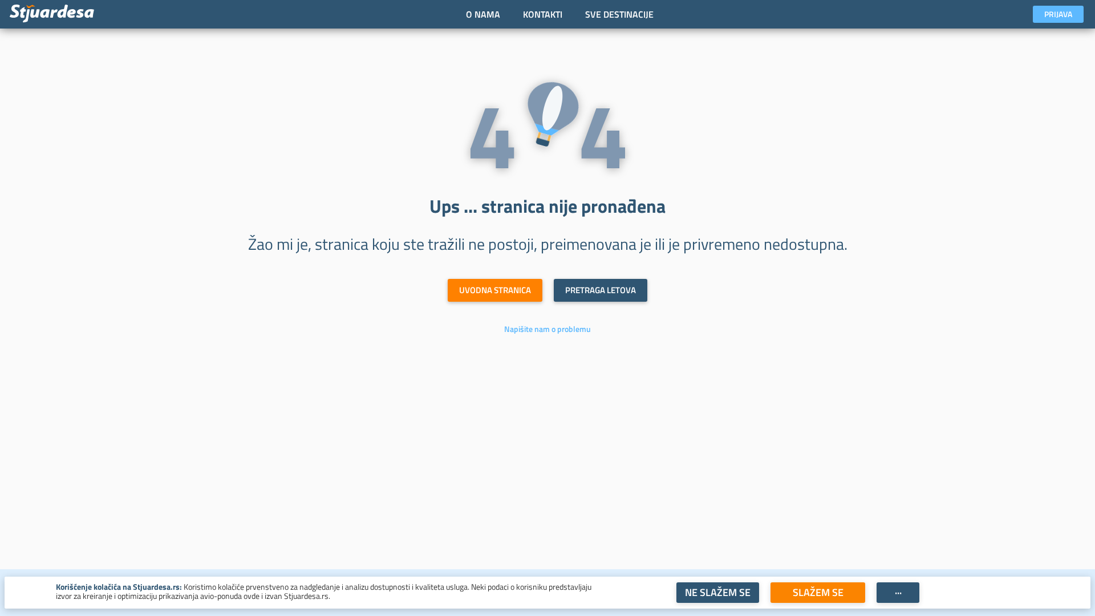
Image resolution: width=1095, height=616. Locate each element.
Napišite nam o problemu (547, 329)
